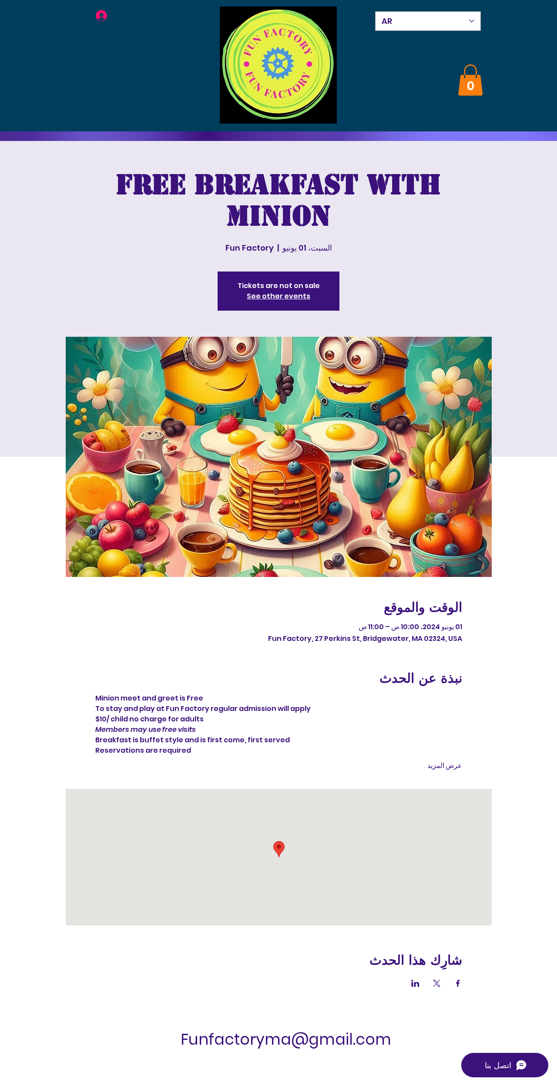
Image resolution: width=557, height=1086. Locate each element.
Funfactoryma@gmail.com (286, 1039)
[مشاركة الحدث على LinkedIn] (415, 983)
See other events (278, 296)
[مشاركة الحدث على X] (437, 983)
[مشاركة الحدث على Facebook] (458, 983)
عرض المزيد (444, 766)
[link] (470, 80)
